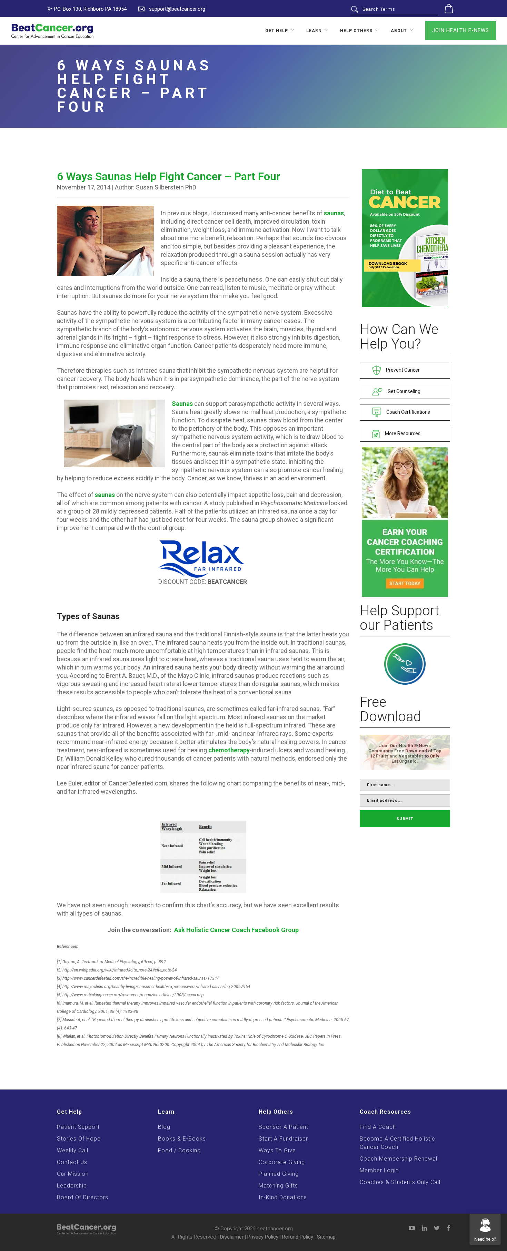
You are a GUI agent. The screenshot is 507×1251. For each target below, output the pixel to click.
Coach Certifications (407, 412)
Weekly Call (72, 1150)
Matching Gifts (278, 1185)
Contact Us (72, 1162)
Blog (164, 1127)
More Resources (402, 433)
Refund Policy (297, 1237)
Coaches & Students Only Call (400, 1182)
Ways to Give (277, 1150)
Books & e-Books (182, 1138)
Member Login (379, 1170)
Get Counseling (403, 391)
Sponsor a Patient (283, 1127)
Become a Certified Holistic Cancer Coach (397, 1142)
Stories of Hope (79, 1138)
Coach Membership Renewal (398, 1158)
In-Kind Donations (283, 1197)
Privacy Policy (262, 1237)
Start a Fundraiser (283, 1138)
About (399, 30)
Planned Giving (279, 1174)
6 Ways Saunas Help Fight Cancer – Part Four (168, 176)
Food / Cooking (179, 1150)
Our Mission (73, 1174)
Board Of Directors (82, 1197)
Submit (404, 819)
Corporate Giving (282, 1162)
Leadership (72, 1185)
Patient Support (78, 1127)
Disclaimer (231, 1237)
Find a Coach (378, 1127)
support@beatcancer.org (177, 9)
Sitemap (326, 1237)
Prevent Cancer (402, 370)
